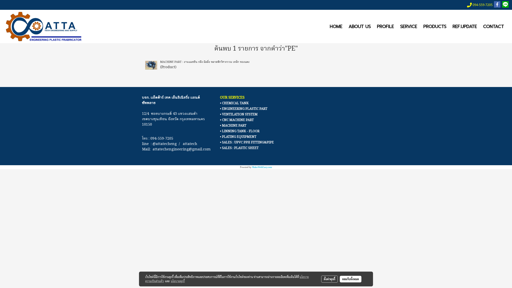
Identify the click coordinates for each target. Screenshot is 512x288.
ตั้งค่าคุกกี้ (329, 279)
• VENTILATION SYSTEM (239, 114)
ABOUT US (360, 26)
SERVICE (408, 26)
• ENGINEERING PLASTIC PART (243, 109)
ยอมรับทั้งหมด (350, 279)
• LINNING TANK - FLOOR (239, 131)
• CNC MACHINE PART (237, 120)
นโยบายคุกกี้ (178, 281)
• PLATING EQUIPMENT (238, 137)
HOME (336, 26)
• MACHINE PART (233, 125)
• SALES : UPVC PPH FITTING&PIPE (247, 142)
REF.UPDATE (465, 26)
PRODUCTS (434, 26)
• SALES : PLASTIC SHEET (239, 148)
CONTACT (493, 26)
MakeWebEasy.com (262, 167)
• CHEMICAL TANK (234, 103)
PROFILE (385, 26)
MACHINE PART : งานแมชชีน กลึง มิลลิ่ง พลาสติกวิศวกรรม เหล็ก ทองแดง (204, 62)
